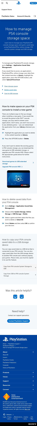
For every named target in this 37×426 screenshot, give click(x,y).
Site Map (32, 418)
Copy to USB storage (11, 93)
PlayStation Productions (9, 362)
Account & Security (23, 16)
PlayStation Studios (8, 360)
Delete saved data (10, 90)
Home (4, 344)
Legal (4, 417)
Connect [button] (6, 389)
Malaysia (9, 414)
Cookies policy (26, 418)
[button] (18, 179)
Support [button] (6, 381)
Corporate (5, 365)
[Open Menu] (2, 3)
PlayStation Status (8, 16)
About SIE (5, 355)
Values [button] (5, 377)
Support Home (7, 9)
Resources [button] (6, 385)
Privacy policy (9, 418)
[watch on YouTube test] (24, 185)
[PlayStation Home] (18, 3)
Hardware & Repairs (8, 346)
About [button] (5, 352)
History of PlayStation (9, 368)
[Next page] (35, 16)
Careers (5, 357)
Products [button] (6, 372)
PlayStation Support (13, 344)
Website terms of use (18, 418)
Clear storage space (11, 86)
